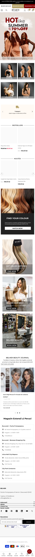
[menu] (2, 10)
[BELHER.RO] (9, 71)
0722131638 (8, 450)
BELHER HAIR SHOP (6, 6)
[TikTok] (17, 511)
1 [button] (15, 412)
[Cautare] (6, 10)
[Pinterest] (12, 511)
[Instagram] (6, 511)
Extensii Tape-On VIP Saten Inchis (25, 147)
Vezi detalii (6, 408)
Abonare (28, 522)
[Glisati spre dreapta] (32, 112)
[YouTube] (27, 511)
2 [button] (17, 412)
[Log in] (25, 10)
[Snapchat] (22, 511)
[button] (1, 173)
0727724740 (8, 478)
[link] (17, 112)
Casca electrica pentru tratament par (24, 180)
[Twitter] (32, 511)
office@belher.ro (5, 498)
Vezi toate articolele (7, 364)
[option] (9, 139)
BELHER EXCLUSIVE (18, 6)
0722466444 (8, 436)
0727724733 (8, 464)
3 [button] (19, 412)
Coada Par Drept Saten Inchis (8, 179)
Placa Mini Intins (5, 145)
